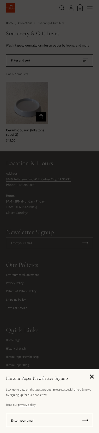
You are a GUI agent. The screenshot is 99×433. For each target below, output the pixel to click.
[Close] (92, 377)
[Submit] (85, 420)
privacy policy (27, 405)
